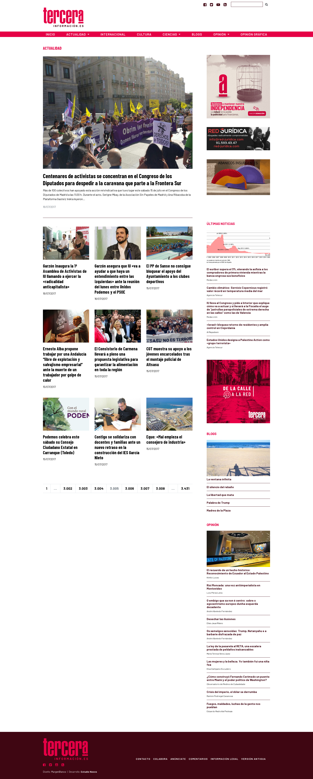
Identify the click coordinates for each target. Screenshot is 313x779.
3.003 (83, 488)
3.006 (129, 488)
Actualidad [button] (76, 34)
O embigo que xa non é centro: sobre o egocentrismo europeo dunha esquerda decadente (232, 604)
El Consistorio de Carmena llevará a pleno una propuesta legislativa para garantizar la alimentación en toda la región (116, 359)
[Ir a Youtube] (218, 4)
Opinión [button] (220, 34)
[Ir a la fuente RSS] (225, 4)
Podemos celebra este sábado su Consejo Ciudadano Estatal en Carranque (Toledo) (61, 444)
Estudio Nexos (89, 771)
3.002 (67, 488)
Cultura (144, 34)
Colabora (160, 758)
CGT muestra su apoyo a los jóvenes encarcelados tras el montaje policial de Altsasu (169, 356)
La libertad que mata (220, 494)
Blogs (197, 34)
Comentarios (198, 758)
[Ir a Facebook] (204, 4)
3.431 (185, 488)
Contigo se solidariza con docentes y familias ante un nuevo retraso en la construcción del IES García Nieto (117, 447)
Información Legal (224, 758)
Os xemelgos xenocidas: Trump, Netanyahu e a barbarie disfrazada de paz (236, 632)
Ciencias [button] (170, 34)
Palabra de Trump (218, 502)
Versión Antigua (253, 758)
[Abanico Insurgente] (238, 184)
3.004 (98, 488)
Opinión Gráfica (254, 34)
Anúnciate (178, 758)
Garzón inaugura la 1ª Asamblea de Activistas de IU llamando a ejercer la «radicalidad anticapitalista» (65, 276)
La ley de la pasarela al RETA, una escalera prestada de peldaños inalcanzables (234, 648)
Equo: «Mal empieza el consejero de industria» (165, 439)
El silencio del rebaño (220, 487)
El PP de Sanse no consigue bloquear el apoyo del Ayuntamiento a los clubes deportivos (168, 273)
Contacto (143, 758)
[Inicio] (63, 16)
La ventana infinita (219, 479)
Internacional (113, 34)
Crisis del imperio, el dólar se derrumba (232, 691)
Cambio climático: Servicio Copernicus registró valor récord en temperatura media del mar (237, 289)
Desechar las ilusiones (221, 619)
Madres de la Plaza (219, 510)
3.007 (145, 488)
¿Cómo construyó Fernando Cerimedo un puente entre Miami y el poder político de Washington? (238, 678)
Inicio (50, 34)
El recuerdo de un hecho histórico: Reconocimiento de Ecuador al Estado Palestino (238, 571)
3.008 (160, 488)
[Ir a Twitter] (211, 4)
